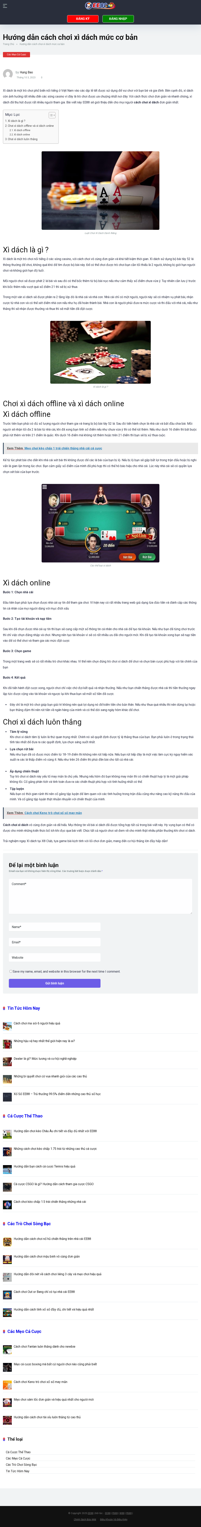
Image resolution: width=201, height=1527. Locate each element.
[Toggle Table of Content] (50, 115)
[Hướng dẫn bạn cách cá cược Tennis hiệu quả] (7, 1169)
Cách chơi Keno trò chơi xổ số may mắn (40, 1382)
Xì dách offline (22, 130)
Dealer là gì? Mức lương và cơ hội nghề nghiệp (45, 1059)
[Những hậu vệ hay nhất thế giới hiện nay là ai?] (7, 1044)
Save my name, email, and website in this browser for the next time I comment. (66, 971)
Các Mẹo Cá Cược (16, 54)
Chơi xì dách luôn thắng (23, 139)
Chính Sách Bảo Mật (85, 1519)
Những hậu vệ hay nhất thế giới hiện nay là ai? (44, 1041)
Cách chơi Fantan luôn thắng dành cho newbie (44, 1346)
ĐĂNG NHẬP (118, 19)
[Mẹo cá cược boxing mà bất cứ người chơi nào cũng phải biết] (7, 1367)
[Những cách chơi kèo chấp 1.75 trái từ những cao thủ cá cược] (7, 1151)
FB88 (115, 1513)
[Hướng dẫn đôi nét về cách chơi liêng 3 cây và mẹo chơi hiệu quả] (7, 1277)
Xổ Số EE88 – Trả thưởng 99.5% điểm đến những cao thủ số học (57, 1094)
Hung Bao (26, 72)
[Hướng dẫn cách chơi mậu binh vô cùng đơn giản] (7, 1259)
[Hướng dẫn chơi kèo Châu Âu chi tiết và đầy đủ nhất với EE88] (7, 1134)
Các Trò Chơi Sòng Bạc (29, 1223)
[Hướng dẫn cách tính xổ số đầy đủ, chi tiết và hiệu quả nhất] (7, 1312)
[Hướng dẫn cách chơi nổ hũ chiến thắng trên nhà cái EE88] (7, 1241)
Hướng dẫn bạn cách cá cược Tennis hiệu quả (44, 1166)
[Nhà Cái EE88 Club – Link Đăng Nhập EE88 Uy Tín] (100, 6)
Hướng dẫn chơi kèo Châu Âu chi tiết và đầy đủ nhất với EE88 (55, 1131)
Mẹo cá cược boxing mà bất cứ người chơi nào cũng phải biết (55, 1364)
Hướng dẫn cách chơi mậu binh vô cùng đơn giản (47, 1256)
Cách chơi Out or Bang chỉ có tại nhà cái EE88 (44, 1292)
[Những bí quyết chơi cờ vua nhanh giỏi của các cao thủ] (7, 1079)
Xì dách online (22, 134)
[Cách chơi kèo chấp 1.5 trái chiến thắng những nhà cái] (7, 1204)
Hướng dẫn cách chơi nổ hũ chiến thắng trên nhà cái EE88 (52, 1239)
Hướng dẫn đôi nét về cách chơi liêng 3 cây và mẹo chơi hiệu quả (57, 1274)
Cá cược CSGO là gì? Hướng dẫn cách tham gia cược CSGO (54, 1184)
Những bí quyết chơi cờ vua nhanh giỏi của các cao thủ (51, 1076)
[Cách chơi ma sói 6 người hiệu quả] (7, 1026)
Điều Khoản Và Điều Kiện (113, 1519)
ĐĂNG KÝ (83, 19)
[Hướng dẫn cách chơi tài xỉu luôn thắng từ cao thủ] (7, 1420)
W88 (122, 1513)
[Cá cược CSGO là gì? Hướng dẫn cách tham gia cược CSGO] (7, 1187)
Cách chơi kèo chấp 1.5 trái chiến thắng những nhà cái (50, 1202)
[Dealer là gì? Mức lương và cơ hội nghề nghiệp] (7, 1061)
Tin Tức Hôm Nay (23, 1008)
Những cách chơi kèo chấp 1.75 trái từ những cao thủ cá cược (55, 1149)
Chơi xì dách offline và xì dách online (31, 126)
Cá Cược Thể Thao (25, 1116)
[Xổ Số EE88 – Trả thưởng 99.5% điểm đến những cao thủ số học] (7, 1097)
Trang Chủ (8, 44)
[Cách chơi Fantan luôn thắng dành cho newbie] (7, 1349)
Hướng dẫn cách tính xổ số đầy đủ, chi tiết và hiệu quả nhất (54, 1309)
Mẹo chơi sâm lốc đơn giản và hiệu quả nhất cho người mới (54, 1399)
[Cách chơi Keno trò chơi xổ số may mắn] (7, 1384)
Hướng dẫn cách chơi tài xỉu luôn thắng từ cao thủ (47, 1417)
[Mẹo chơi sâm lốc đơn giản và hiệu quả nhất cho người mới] (7, 1402)
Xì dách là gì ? (17, 121)
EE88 (90, 1513)
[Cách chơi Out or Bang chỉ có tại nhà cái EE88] (7, 1294)
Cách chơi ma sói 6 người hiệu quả (37, 1023)
